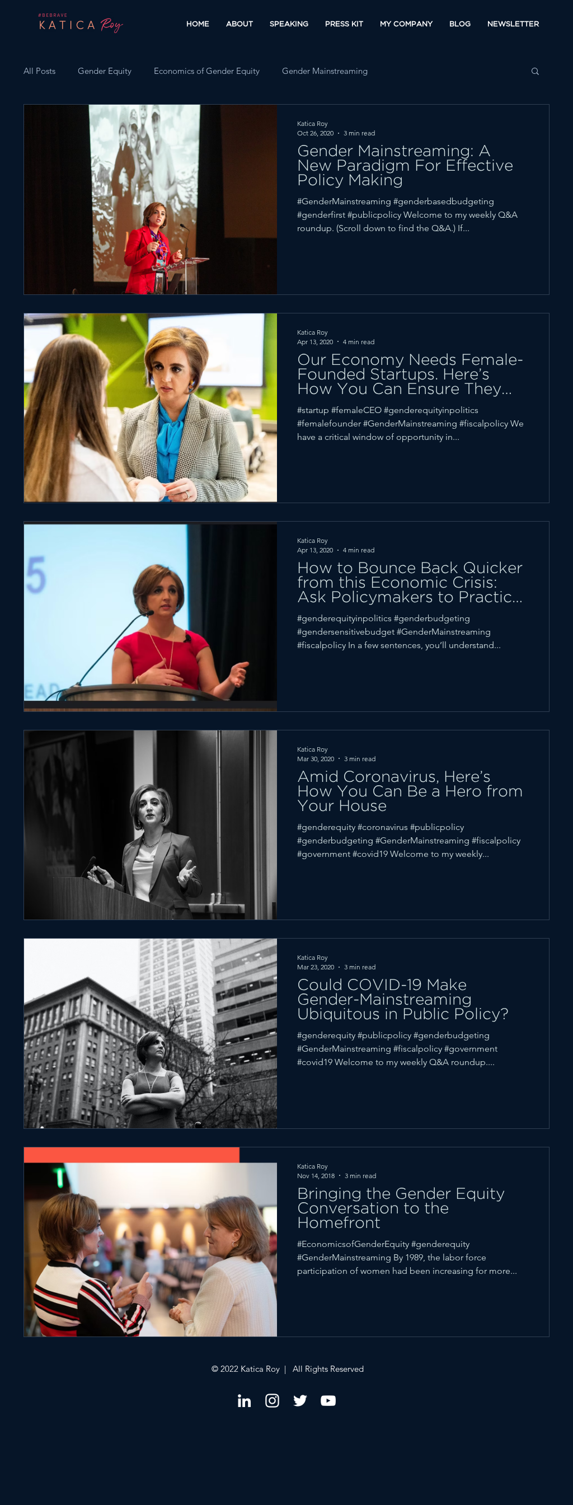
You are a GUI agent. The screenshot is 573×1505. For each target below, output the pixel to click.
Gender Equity (104, 70)
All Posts (39, 70)
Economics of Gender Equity (207, 70)
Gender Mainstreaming (325, 70)
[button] (535, 72)
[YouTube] (328, 1400)
